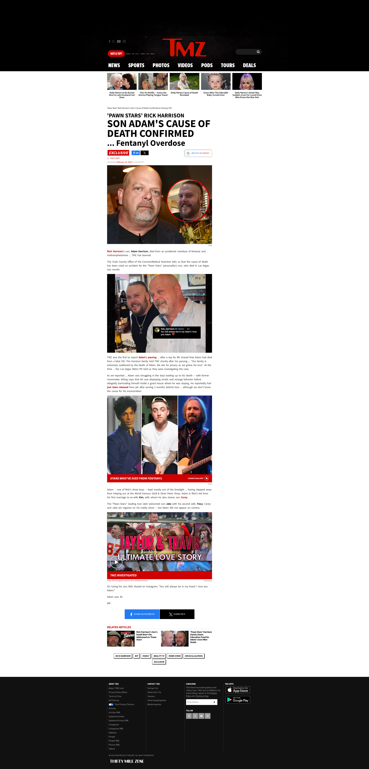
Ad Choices (114, 700)
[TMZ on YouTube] (201, 716)
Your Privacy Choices (124, 704)
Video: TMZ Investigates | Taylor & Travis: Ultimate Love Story (127, 581)
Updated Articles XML (119, 720)
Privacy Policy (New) (118, 692)
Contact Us (152, 688)
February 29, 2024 (124, 162)
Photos (161, 65)
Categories (114, 724)
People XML (114, 741)
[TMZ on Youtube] (119, 41)
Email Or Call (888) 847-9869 (140, 54)
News (114, 65)
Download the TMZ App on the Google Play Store (238, 699)
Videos (185, 65)
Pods (207, 65)
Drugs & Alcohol (194, 656)
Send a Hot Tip (154, 692)
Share (144, 614)
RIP (136, 656)
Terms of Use (115, 696)
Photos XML (114, 745)
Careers (151, 696)
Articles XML (114, 712)
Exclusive (159, 661)
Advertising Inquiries (156, 700)
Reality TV (159, 656)
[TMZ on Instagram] (124, 41)
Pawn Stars (174, 656)
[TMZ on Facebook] (109, 41)
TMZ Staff (114, 158)
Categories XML (116, 728)
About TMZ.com (116, 688)
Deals (249, 65)
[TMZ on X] (114, 41)
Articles (112, 708)
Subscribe (214, 702)
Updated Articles (116, 716)
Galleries (113, 733)
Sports (136, 65)
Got (116, 54)
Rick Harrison (122, 656)
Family (145, 656)
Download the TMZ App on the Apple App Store (238, 689)
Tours (228, 65)
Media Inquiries (154, 704)
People (112, 737)
